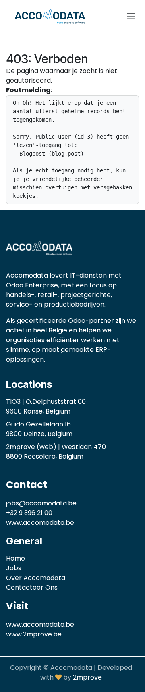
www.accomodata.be (40, 522)
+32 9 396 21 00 (29, 512)
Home (15, 558)
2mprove (87, 677)
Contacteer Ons (32, 587)
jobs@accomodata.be (41, 503)
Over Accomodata (35, 577)
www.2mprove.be (34, 634)
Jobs (13, 568)
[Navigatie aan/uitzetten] (131, 16)
